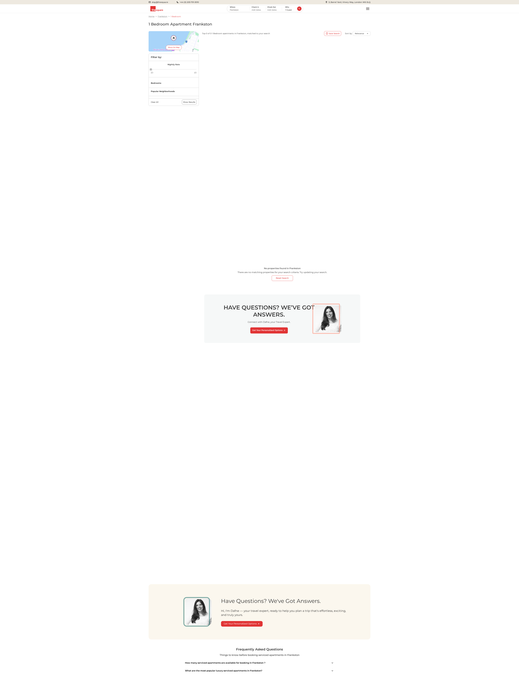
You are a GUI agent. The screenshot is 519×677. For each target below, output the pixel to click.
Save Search (334, 33)
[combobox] (239, 10)
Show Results (189, 102)
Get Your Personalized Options (267, 330)
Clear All (154, 102)
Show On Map (173, 47)
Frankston (162, 16)
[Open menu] (367, 8)
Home (151, 16)
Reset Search (282, 278)
